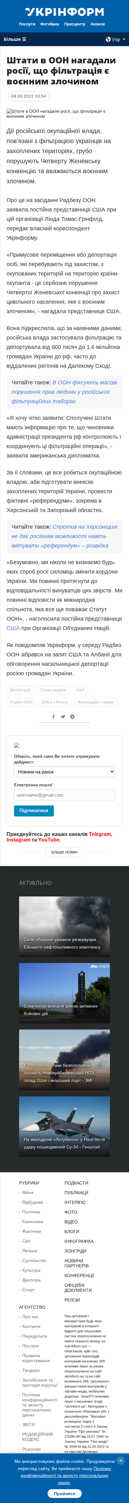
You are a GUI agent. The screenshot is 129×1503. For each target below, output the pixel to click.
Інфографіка (79, 1241)
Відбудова (32, 1202)
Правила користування (36, 1358)
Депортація (20, 690)
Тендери (31, 1370)
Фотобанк (49, 24)
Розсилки (31, 1449)
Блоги (71, 1231)
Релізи (72, 1299)
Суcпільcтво (34, 1260)
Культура (31, 1270)
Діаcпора (31, 1279)
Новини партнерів (76, 1263)
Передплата (34, 1336)
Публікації (76, 1192)
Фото (70, 1212)
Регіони (29, 1250)
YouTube (48, 839)
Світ (26, 1241)
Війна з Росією (55, 702)
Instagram (18, 839)
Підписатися (33, 810)
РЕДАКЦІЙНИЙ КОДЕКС (37, 1437)
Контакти (31, 1326)
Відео (71, 1221)
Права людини (53, 690)
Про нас (30, 1316)
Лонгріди (75, 1251)
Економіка (32, 1221)
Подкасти (76, 1182)
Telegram (100, 834)
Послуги (27, 24)
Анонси (97, 24)
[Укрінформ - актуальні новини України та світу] (64, 11)
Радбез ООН (21, 702)
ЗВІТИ (28, 1424)
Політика (31, 1211)
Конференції (79, 1275)
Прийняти (64, 1493)
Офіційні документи (78, 1288)
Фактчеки (31, 1231)
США (14, 628)
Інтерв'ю (74, 1202)
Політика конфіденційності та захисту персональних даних (39, 1404)
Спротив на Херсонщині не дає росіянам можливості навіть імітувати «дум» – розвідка (64, 536)
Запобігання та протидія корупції (40, 1382)
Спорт (28, 1289)
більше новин (64, 852)
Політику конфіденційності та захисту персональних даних (66, 1475)
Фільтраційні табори (96, 702)
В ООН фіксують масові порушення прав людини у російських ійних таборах (64, 391)
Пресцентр (74, 24)
